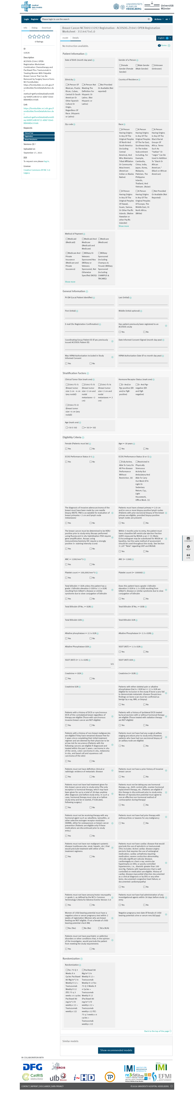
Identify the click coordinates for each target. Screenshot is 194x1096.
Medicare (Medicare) (103, 241)
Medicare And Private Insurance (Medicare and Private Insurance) (73, 261)
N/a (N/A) (104, 928)
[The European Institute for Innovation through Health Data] (84, 1081)
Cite (188, 558)
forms (163, 45)
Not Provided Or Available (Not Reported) (159, 194)
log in (46, 161)
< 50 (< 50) (72, 428)
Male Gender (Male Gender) (142, 67)
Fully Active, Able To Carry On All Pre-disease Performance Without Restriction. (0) (126, 470)
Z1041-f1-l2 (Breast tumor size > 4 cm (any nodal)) (73, 410)
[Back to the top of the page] (171, 1086)
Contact (25, 1086)
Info (25, 28)
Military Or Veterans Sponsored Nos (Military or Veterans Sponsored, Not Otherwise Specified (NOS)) (89, 264)
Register (34, 19)
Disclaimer (44, 1086)
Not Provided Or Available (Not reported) (105, 88)
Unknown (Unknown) (157, 67)
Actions (158, 19)
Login (26, 19)
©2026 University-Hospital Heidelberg (150, 1086)
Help (188, 550)
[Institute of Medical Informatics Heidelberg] (135, 1070)
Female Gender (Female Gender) (126, 68)
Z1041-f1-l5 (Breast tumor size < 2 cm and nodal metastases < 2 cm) (89, 393)
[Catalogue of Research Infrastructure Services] (32, 1080)
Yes (123, 332)
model (65, 38)
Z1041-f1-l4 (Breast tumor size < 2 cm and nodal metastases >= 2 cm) (105, 393)
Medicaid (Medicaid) (71, 241)
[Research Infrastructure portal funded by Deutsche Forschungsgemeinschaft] (33, 1070)
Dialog (34, 28)
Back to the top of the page (156, 1031)
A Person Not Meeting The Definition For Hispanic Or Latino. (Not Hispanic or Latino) (89, 94)
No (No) (87, 928)
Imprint (34, 1086)
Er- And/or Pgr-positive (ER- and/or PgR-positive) (126, 390)
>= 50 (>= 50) (90, 428)
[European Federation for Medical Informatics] (161, 1081)
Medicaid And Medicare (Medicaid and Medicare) (89, 244)
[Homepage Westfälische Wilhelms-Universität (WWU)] (159, 5)
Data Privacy (57, 1086)
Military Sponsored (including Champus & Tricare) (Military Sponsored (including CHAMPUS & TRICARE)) (105, 266)
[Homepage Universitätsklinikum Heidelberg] (127, 6)
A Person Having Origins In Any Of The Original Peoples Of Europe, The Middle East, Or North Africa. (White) (143, 202)
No (147, 332)
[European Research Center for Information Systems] (58, 1070)
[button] (164, 38)
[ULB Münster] (58, 1081)
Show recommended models (116, 1050)
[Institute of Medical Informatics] (161, 1070)
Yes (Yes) (72, 928)
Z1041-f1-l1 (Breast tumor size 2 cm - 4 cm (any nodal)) (73, 390)
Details (76, 38)
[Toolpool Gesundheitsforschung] (110, 1081)
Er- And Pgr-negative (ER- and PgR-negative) (142, 390)
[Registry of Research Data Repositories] (140, 1081)
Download (46, 28)
